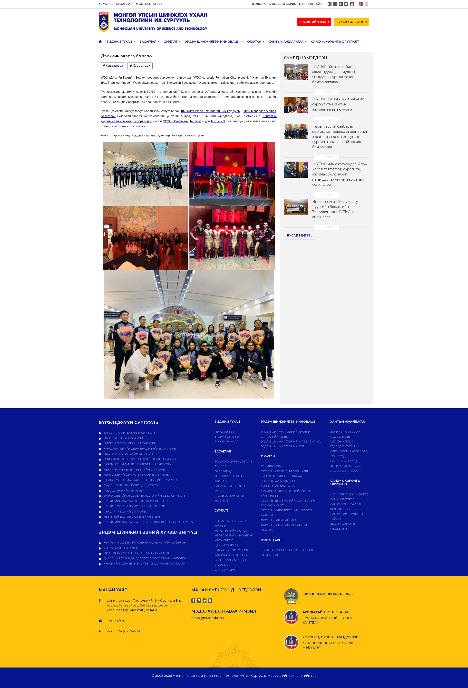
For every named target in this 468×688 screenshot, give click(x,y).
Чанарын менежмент (231, 486)
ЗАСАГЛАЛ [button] (148, 41)
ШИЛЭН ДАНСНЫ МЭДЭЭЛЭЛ (327, 594)
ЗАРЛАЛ (126, 4)
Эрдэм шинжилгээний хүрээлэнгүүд (291, 441)
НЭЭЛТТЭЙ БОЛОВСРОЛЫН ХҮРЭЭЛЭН (131, 516)
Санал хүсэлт (225, 569)
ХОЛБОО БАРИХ (284, 4)
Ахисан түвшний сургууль (124, 511)
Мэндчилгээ (224, 431)
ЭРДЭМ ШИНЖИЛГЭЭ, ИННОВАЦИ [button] (212, 41)
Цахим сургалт (226, 545)
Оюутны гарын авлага (278, 520)
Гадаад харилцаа (344, 470)
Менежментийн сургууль (123, 438)
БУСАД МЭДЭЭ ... (300, 235)
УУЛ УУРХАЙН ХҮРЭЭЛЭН (121, 548)
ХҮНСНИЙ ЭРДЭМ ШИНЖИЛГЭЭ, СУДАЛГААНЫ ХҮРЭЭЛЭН (144, 563)
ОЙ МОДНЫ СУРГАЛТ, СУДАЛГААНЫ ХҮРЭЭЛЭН (136, 553)
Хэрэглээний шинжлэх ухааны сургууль (136, 474)
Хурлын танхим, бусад (278, 486)
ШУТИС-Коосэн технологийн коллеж (134, 506)
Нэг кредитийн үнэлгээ (349, 494)
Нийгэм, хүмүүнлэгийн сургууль (129, 443)
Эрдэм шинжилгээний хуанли (285, 431)
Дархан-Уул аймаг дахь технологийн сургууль (140, 480)
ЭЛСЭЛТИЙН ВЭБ (313, 22)
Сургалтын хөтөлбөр (231, 550)
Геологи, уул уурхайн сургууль (128, 453)
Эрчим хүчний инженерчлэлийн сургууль (137, 464)
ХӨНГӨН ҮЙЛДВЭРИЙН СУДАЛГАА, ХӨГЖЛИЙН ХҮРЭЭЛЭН (144, 542)
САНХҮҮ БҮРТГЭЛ (342, 499)
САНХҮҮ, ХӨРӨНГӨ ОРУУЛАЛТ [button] (335, 41)
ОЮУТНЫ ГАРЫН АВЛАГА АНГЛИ (284, 525)
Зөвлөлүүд (223, 471)
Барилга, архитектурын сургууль (129, 432)
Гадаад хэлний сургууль (123, 490)
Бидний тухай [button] (120, 41)
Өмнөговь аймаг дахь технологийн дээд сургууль (144, 495)
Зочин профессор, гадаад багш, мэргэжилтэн (345, 436)
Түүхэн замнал (226, 441)
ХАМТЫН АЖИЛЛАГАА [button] (286, 41)
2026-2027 (267, 530)
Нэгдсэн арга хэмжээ (278, 481)
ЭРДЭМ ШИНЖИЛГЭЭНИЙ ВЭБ (282, 446)
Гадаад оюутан (342, 446)
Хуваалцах (114, 65)
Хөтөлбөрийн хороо (231, 530)
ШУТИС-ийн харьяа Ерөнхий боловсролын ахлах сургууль (150, 522)
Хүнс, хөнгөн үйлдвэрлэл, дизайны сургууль (139, 448)
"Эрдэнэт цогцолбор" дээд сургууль (132, 485)
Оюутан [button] (254, 41)
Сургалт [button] (171, 41)
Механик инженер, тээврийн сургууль (134, 469)
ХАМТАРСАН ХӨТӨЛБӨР (231, 555)
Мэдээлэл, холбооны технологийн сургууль (140, 459)
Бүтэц (219, 491)
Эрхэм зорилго (226, 436)
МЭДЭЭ (108, 4)
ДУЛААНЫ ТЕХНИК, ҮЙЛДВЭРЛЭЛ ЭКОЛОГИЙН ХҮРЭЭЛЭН (145, 558)
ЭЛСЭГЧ (260, 4)
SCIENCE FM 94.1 (150, 4)
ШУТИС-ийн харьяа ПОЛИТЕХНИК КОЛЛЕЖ (135, 501)
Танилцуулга (271, 466)
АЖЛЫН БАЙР (312, 4)
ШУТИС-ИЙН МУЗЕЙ (275, 436)
